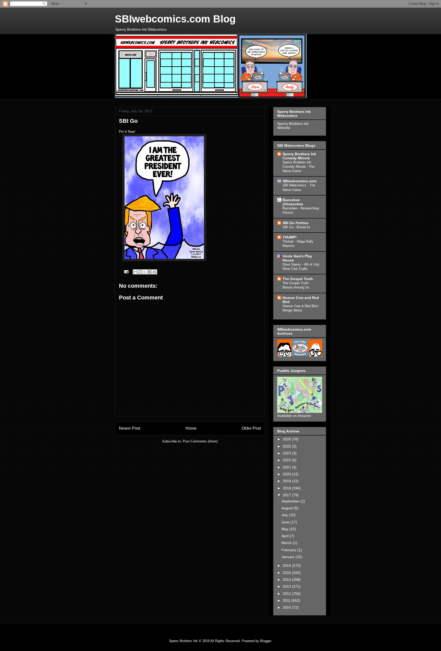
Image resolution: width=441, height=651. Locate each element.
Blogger (265, 641)
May (285, 529)
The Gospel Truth (298, 279)
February (289, 550)
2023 (287, 453)
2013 (287, 586)
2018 (287, 488)
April (285, 536)
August (287, 508)
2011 (287, 600)
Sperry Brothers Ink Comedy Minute (299, 156)
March (287, 543)
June (285, 522)
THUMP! (290, 237)
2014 (287, 579)
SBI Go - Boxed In (296, 227)
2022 (287, 460)
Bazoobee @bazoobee (293, 202)
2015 (287, 573)
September (290, 501)
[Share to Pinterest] (154, 271)
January (288, 557)
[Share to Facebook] (149, 271)
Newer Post (129, 428)
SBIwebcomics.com (299, 181)
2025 (287, 446)
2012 (287, 594)
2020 (287, 474)
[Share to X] (145, 271)
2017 (287, 495)
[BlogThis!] (140, 271)
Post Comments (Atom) (200, 441)
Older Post (251, 428)
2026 (287, 439)
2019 (287, 481)
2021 (287, 467)
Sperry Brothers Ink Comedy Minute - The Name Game (298, 166)
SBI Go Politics (296, 223)
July (285, 515)
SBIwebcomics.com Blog (175, 19)
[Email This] (135, 271)
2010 (287, 607)
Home (191, 428)
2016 (287, 565)
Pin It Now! (127, 132)
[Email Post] (126, 271)
